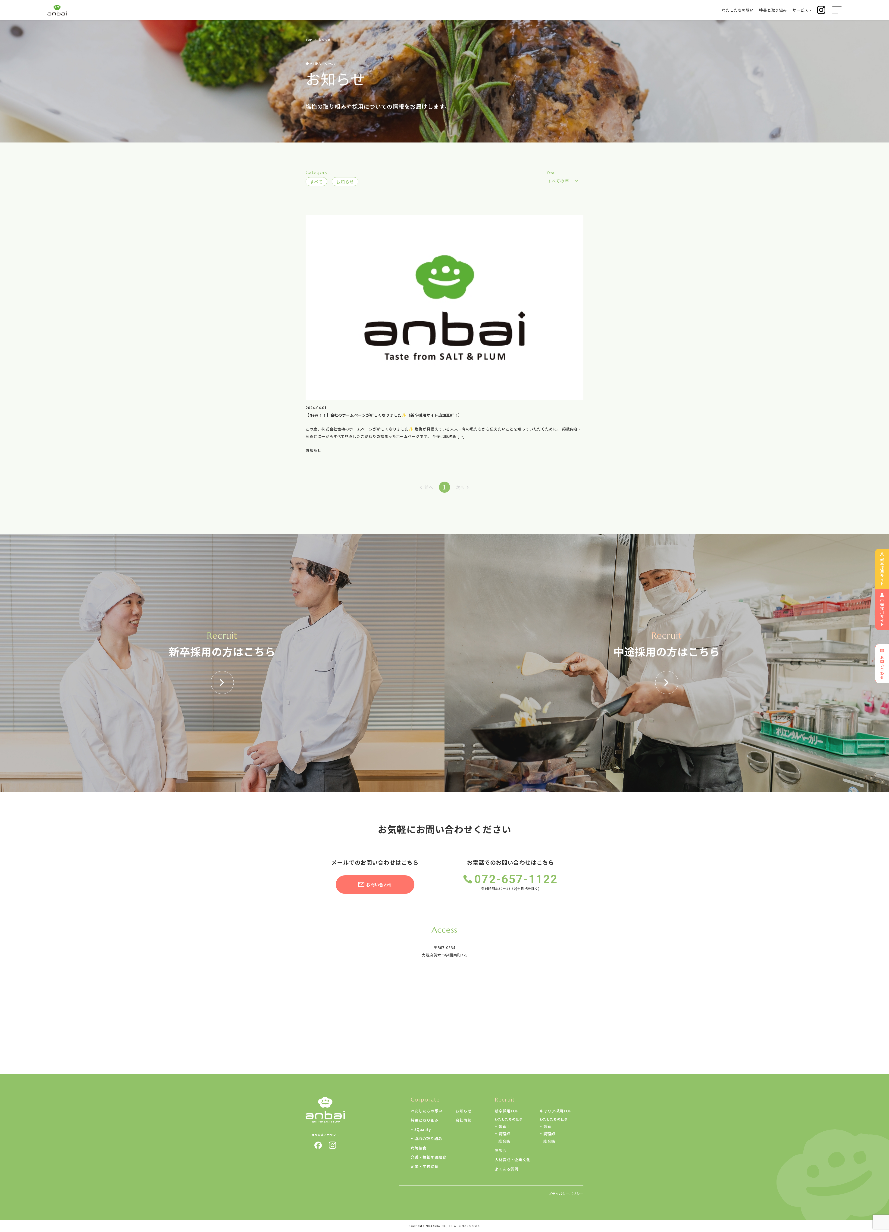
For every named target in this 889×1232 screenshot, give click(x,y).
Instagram (821, 10)
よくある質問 (507, 1169)
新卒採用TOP (507, 1111)
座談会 (501, 1150)
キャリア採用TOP (556, 1111)
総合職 (504, 1141)
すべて (316, 182)
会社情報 (463, 1120)
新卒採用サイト (882, 572)
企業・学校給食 (424, 1166)
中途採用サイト (882, 612)
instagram (332, 1145)
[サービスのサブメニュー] (810, 10)
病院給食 (418, 1148)
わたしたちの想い (426, 1111)
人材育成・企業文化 (512, 1159)
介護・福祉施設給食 (428, 1157)
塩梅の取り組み (428, 1138)
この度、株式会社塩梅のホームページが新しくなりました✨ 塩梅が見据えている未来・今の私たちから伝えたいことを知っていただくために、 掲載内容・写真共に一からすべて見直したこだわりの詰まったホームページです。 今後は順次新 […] (444, 432)
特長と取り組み (424, 1120)
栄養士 (504, 1126)
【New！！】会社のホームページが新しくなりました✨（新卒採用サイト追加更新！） (384, 415)
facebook (318, 1145)
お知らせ (345, 182)
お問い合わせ (379, 885)
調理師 (504, 1133)
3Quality (422, 1129)
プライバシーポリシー (565, 1193)
